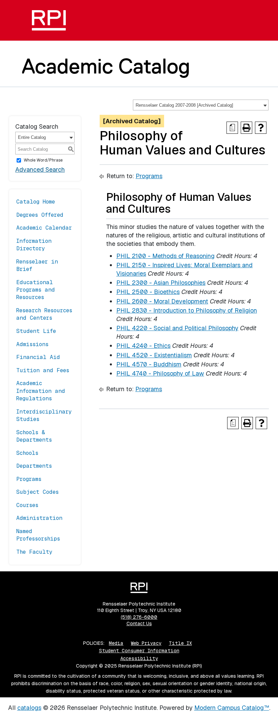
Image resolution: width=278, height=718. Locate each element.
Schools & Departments (34, 436)
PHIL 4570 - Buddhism (148, 364)
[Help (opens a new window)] (260, 128)
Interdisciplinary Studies (44, 415)
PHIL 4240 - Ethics (143, 346)
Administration (39, 518)
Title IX (180, 643)
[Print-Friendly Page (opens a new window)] (246, 128)
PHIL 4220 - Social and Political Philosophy (177, 328)
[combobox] (201, 105)
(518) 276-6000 (139, 617)
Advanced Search (40, 169)
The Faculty (34, 551)
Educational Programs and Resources (35, 290)
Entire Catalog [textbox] (32, 137)
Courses (27, 505)
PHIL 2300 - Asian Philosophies (160, 283)
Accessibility (139, 658)
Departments (34, 465)
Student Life (36, 331)
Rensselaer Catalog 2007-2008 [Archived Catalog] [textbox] (184, 105)
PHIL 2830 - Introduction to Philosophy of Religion (186, 310)
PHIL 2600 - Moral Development (162, 301)
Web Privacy (146, 643)
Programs (28, 479)
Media (116, 643)
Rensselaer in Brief (37, 265)
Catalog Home (35, 201)
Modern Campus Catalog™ (231, 708)
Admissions (32, 344)
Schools (27, 453)
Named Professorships (38, 535)
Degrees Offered (39, 214)
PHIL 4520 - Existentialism (154, 355)
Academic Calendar (44, 227)
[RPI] (49, 20)
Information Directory (34, 244)
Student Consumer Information (139, 651)
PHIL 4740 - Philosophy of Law (160, 373)
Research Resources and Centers (44, 314)
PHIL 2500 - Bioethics (148, 292)
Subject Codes (37, 491)
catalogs (29, 708)
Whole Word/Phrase (43, 160)
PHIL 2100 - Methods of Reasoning (165, 256)
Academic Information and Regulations (40, 391)
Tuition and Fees (42, 370)
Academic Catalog (106, 66)
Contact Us (139, 623)
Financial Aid (38, 357)
